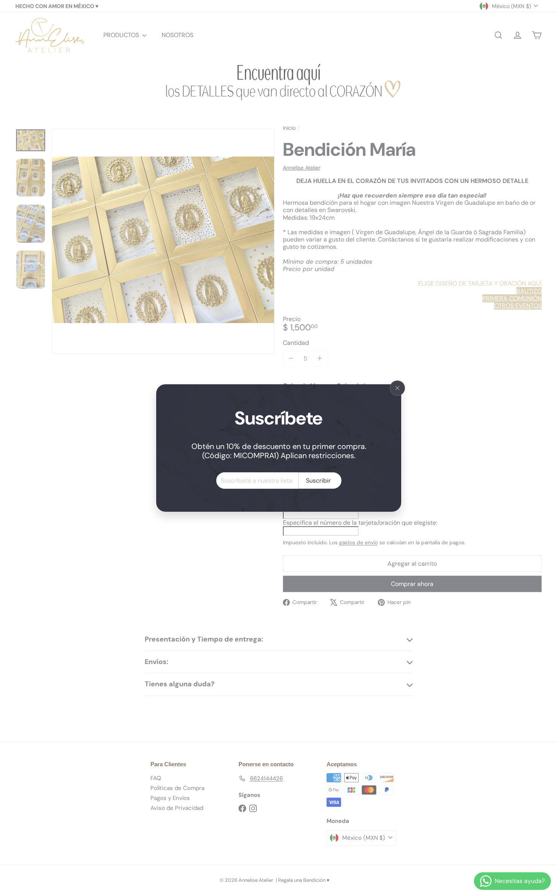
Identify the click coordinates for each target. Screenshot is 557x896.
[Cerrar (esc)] (397, 388)
